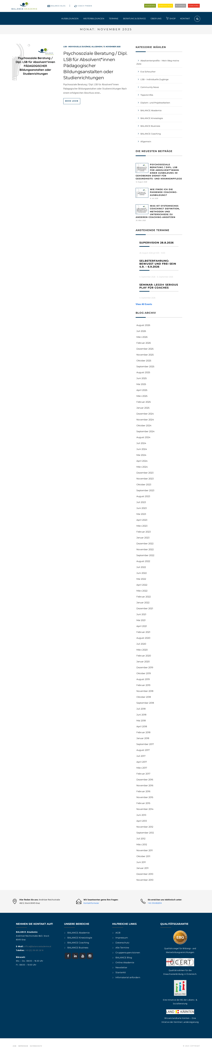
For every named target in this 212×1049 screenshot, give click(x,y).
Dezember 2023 (144, 472)
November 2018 (144, 691)
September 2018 (145, 702)
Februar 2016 (143, 791)
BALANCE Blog (58, 6)
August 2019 (143, 679)
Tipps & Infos (146, 95)
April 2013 (141, 820)
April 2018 (141, 726)
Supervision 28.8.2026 (156, 242)
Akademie (150, 6)
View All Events (144, 304)
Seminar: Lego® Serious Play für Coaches (158, 286)
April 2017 (141, 761)
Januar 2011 (142, 868)
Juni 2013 (141, 815)
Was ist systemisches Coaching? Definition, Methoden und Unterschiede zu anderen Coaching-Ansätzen (158, 211)
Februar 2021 (143, 632)
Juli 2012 (140, 838)
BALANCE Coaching (150, 133)
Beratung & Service (134, 18)
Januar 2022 (142, 602)
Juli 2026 (141, 331)
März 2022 (141, 590)
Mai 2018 (141, 720)
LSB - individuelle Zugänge (76, 47)
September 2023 (145, 490)
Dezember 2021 (144, 608)
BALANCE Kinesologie (151, 118)
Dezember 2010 (144, 874)
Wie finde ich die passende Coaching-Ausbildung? (163, 192)
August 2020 (143, 638)
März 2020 (142, 649)
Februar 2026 (143, 342)
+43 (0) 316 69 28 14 (34, 950)
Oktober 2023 (143, 484)
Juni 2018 (141, 714)
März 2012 (141, 844)
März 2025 (141, 396)
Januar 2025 (142, 407)
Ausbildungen (70, 18)
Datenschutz (122, 942)
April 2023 (141, 520)
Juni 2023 (141, 508)
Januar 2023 (142, 537)
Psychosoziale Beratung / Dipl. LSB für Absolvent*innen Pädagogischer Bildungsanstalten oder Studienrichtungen (95, 65)
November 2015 (144, 797)
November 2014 (144, 809)
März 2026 (142, 337)
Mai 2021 (141, 620)
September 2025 (145, 366)
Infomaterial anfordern (127, 977)
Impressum (121, 937)
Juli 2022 (141, 567)
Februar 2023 (143, 531)
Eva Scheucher (148, 71)
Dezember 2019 (144, 667)
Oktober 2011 (143, 856)
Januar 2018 (142, 738)
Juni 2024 (141, 449)
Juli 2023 (141, 502)
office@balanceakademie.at (37, 946)
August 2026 (143, 325)
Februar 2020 (143, 655)
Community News (149, 87)
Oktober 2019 (143, 673)
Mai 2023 (141, 514)
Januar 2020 (143, 661)
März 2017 (141, 767)
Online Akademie (124, 962)
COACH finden (85, 6)
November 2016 (144, 785)
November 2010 (144, 879)
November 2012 (144, 826)
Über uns (156, 18)
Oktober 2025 (143, 360)
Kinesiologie (165, 6)
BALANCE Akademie (151, 110)
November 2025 (145, 354)
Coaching (194, 6)
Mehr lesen (71, 101)
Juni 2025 (141, 378)
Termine (113, 18)
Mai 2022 (141, 579)
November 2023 (145, 478)
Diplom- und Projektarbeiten (155, 102)
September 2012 (145, 832)
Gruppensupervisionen (127, 952)
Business (180, 6)
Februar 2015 (143, 803)
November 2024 (145, 419)
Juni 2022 (141, 573)
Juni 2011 (141, 862)
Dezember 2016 (144, 779)
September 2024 (145, 431)
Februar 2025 (143, 401)
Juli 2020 (141, 643)
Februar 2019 (143, 685)
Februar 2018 (143, 732)
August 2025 (143, 372)
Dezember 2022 (144, 543)
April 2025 (141, 390)
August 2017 (143, 750)
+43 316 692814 (155, 903)
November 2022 (145, 549)
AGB (117, 932)
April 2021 (141, 626)
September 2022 (145, 555)
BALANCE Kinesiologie (79, 937)
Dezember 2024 (145, 413)
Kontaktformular (91, 903)
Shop (172, 18)
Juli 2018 (141, 708)
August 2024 (143, 437)
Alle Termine (122, 947)
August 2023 (143, 496)
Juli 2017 (140, 756)
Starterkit (120, 972)
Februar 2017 (143, 773)
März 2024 (142, 466)
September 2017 (145, 744)
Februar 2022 (143, 596)
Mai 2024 (141, 455)
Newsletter (121, 967)
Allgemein (96, 47)
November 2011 (144, 850)
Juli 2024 (141, 443)
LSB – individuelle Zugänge (154, 79)
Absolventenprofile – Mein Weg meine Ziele (157, 62)
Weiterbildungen (93, 18)
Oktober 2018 (143, 697)
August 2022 (143, 561)
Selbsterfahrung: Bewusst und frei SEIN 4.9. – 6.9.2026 (157, 263)
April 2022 (141, 584)
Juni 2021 (141, 614)
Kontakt (185, 18)
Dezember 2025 (144, 348)
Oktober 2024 (143, 425)
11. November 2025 (112, 47)
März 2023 (141, 525)
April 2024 (141, 461)
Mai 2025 (141, 384)
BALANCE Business (150, 126)
